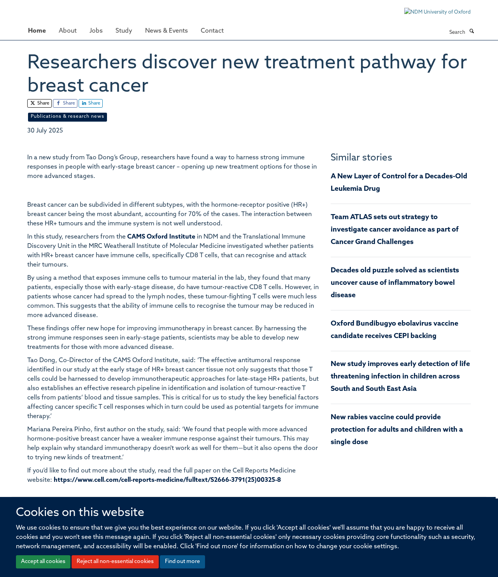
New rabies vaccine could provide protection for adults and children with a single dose (397, 430)
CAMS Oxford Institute (161, 237)
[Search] (471, 32)
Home (37, 31)
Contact (212, 31)
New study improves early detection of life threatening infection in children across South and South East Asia (400, 377)
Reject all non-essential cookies (115, 562)
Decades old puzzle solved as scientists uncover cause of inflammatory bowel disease (395, 283)
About (68, 31)
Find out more (182, 562)
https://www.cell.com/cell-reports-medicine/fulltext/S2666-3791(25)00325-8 (167, 480)
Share (42, 103)
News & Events (166, 31)
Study (124, 31)
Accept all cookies (43, 562)
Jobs (96, 31)
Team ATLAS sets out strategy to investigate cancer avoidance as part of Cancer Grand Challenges (395, 230)
